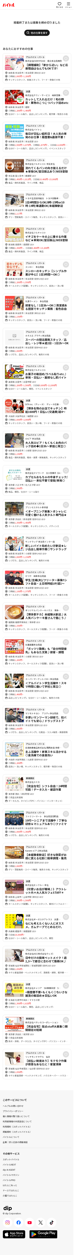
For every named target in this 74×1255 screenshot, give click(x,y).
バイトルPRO (9, 1180)
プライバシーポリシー (13, 1111)
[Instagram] (7, 1222)
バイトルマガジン (11, 1174)
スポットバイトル (11, 1159)
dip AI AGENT (9, 1169)
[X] (40, 1222)
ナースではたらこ (11, 1190)
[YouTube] (29, 1222)
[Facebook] (18, 1222)
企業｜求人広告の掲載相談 (15, 1142)
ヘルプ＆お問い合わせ (13, 1105)
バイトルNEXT (9, 1164)
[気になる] (66, 58)
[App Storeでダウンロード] (14, 1234)
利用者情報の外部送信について (17, 1121)
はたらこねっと (10, 1185)
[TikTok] (51, 1222)
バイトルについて (11, 1136)
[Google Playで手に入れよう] (43, 1234)
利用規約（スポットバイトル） (17, 1126)
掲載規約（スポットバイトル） (17, 1131)
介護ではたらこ (10, 1195)
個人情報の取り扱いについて (16, 1116)
